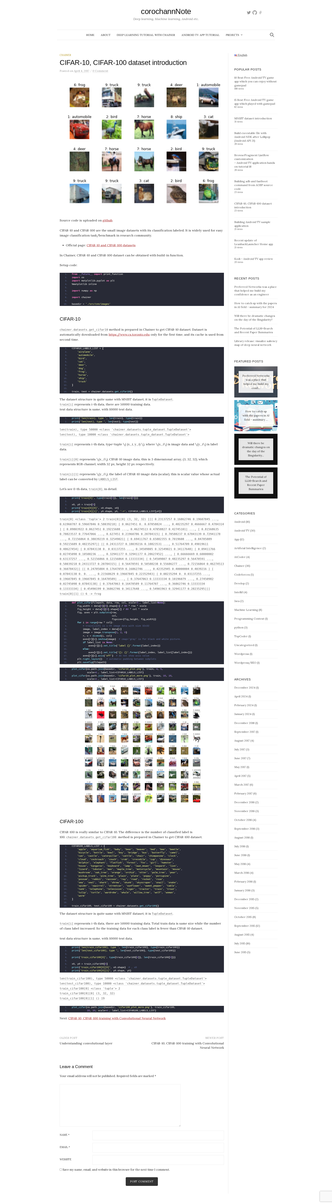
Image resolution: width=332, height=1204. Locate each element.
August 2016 (242, 837)
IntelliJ (238, 592)
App (236, 539)
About (105, 35)
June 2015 (240, 952)
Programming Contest (249, 618)
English (242, 55)
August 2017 (242, 740)
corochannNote (166, 11)
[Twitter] (249, 12)
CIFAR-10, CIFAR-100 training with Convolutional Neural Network (117, 1018)
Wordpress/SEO (245, 662)
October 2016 (243, 820)
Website (65, 1159)
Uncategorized (244, 645)
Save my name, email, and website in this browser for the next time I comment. (116, 1170)
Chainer (65, 55)
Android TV (241, 530)
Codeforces (242, 574)
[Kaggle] (260, 12)
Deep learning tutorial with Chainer (146, 35)
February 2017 (243, 793)
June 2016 (240, 855)
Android (239, 521)
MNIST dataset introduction (253, 118)
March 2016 (241, 872)
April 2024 (241, 696)
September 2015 (244, 925)
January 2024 (242, 714)
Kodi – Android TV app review (253, 258)
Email (65, 1147)
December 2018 (244, 723)
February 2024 (243, 705)
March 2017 (241, 784)
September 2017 (244, 731)
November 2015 (244, 908)
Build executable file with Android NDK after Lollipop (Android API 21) (252, 136)
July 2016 (239, 846)
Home (90, 35)
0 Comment (100, 71)
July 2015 (239, 943)
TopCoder (241, 636)
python (238, 627)
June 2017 (240, 758)
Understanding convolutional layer (86, 1043)
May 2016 (240, 864)
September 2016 (244, 828)
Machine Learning (246, 610)
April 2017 (240, 776)
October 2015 (243, 917)
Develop (239, 583)
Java (236, 601)
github (107, 220)
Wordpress (241, 654)
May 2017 (240, 767)
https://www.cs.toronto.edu (129, 334)
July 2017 (239, 749)
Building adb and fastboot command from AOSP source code (253, 185)
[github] (254, 12)
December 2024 (244, 687)
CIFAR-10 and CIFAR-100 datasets (111, 245)
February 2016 (243, 881)
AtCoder (240, 557)
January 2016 (242, 890)
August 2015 (242, 934)
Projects (232, 35)
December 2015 (244, 899)
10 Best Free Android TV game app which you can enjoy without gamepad (255, 81)
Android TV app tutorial (200, 35)
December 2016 (244, 802)
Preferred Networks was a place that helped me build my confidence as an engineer (255, 290)
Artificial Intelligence (248, 548)
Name (65, 1135)
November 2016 (244, 811)
